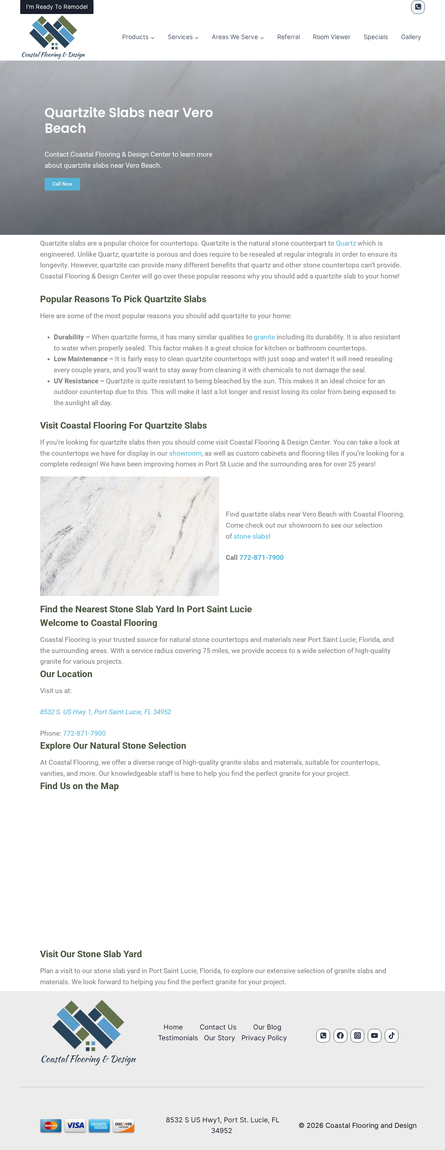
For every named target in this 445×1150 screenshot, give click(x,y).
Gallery (411, 37)
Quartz (346, 243)
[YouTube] (374, 1036)
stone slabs (251, 536)
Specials (376, 37)
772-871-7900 (261, 557)
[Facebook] (340, 1036)
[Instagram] (357, 1036)
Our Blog (267, 1027)
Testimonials (178, 1038)
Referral (288, 37)
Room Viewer (332, 37)
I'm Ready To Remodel (57, 6)
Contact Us (218, 1027)
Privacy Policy (264, 1038)
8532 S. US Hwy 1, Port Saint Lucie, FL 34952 (105, 712)
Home (173, 1027)
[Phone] (418, 7)
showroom (185, 453)
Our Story (219, 1038)
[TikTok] (391, 1036)
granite (264, 337)
